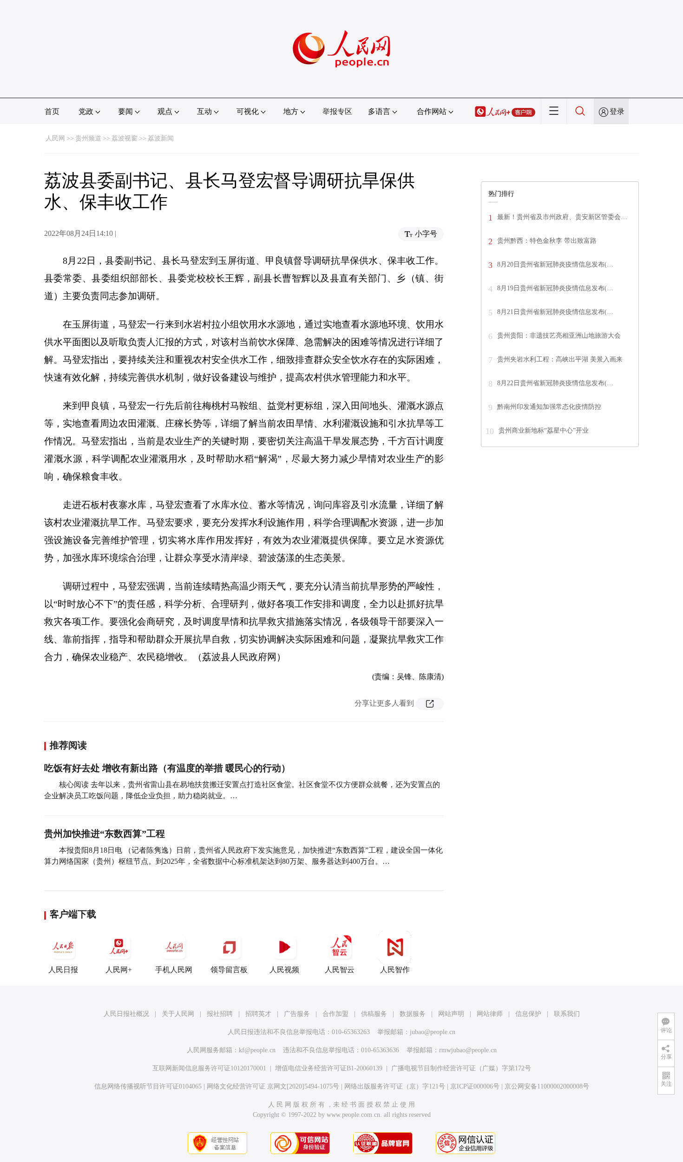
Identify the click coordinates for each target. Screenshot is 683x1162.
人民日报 (63, 970)
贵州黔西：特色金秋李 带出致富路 (547, 240)
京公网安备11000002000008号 (547, 1086)
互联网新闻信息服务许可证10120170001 (209, 1068)
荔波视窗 (125, 138)
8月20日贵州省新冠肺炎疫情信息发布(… (555, 264)
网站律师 (490, 1013)
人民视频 (284, 970)
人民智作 (395, 970)
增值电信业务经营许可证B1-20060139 (328, 1068)
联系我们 (567, 1013)
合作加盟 (335, 1013)
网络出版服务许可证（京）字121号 (394, 1086)
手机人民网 (173, 970)
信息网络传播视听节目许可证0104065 (148, 1086)
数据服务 (413, 1013)
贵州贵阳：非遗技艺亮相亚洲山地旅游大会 (559, 335)
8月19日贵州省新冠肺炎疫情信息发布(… (555, 288)
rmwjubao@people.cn (468, 1050)
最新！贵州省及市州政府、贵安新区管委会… (562, 217)
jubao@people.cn (432, 1031)
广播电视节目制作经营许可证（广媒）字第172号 (461, 1068)
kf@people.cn (257, 1050)
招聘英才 (258, 1013)
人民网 (55, 138)
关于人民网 (178, 1013)
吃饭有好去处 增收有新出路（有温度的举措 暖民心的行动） (167, 768)
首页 (52, 111)
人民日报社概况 (126, 1013)
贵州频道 (88, 138)
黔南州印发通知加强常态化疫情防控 (549, 406)
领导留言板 (229, 970)
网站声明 (451, 1013)
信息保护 (528, 1013)
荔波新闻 (161, 138)
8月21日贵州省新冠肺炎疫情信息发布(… (555, 311)
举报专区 (337, 111)
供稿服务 (374, 1013)
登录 (617, 111)
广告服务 (297, 1013)
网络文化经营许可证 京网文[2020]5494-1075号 (273, 1086)
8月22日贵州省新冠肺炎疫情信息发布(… (555, 383)
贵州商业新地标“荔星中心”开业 (544, 430)
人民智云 (340, 970)
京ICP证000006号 (474, 1086)
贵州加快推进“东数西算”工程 (104, 833)
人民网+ (118, 970)
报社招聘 (220, 1013)
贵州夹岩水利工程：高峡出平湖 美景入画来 (560, 359)
